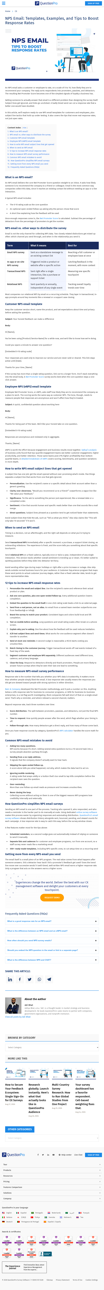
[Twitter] (29, 979)
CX (16, 11)
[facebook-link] (38, 1155)
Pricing (6, 1181)
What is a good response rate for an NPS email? (29, 921)
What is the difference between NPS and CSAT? (29, 960)
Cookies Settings (92, 1280)
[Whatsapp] (39, 979)
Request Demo (52, 897)
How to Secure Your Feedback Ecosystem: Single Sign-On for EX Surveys (14, 1092)
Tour (5, 1164)
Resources (8, 1176)
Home (7, 11)
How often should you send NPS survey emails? (29, 940)
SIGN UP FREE (93, 3)
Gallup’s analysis (89, 450)
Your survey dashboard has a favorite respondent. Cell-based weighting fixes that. (84, 1096)
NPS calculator (66, 730)
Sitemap (50, 1280)
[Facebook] (20, 979)
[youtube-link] (53, 1155)
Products (7, 1170)
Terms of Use (77, 1280)
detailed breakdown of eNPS (34, 459)
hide (24, 128)
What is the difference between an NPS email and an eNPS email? (37, 931)
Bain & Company (12, 689)
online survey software (86, 812)
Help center (66, 1155)
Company (7, 1198)
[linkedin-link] (48, 1155)
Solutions (7, 1193)
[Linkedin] (10, 979)
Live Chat (78, 1155)
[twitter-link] (43, 1155)
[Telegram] (49, 979)
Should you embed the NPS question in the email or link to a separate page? (42, 950)
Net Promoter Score (48, 218)
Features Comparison (12, 1187)
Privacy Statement (62, 1280)
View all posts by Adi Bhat (18, 1017)
